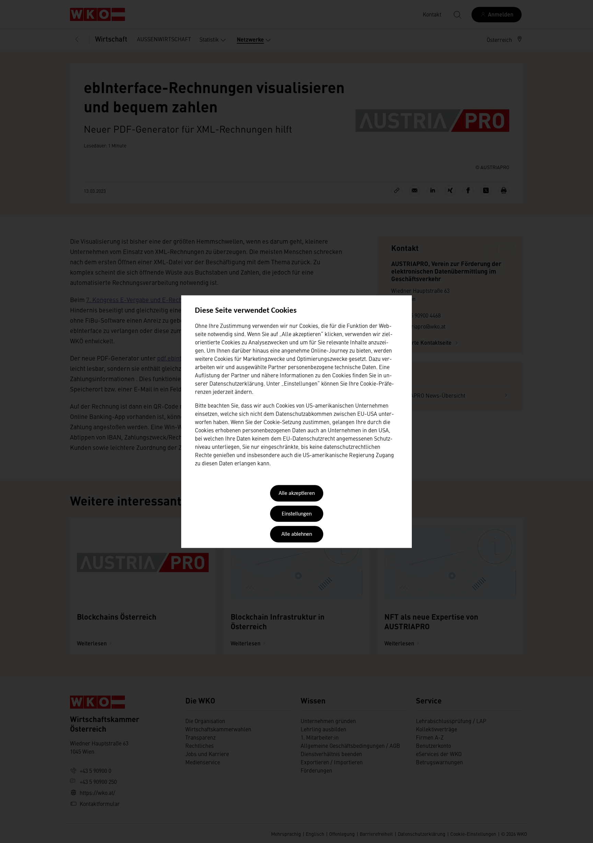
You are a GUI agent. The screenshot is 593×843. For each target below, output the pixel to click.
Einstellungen (297, 514)
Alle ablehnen (296, 534)
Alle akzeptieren (297, 494)
